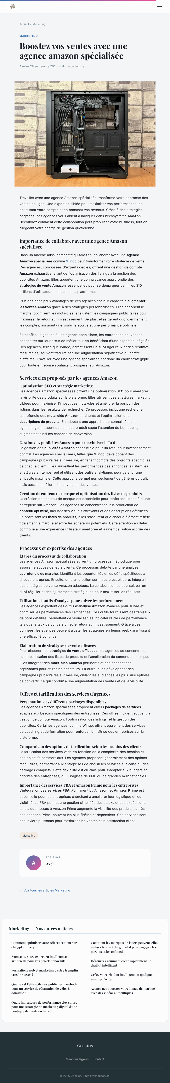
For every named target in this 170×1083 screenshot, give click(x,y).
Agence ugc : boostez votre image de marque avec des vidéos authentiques (123, 990)
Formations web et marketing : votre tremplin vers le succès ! (44, 972)
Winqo (71, 261)
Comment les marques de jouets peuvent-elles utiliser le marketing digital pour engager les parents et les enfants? (124, 947)
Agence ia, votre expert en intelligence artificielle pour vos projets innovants (39, 958)
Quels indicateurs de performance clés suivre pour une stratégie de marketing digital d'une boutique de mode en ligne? (44, 1006)
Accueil (24, 24)
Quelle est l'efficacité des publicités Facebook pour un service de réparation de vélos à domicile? (44, 988)
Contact (99, 1059)
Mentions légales (77, 1059)
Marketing (39, 24)
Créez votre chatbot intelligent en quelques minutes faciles (122, 977)
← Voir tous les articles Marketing (44, 890)
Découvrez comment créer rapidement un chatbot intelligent (121, 963)
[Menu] (159, 6)
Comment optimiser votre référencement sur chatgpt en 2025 (44, 945)
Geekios (85, 1045)
